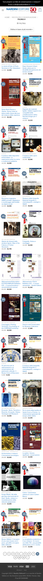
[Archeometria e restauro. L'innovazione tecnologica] (11, 436)
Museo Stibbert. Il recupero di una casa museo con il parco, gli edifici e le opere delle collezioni (11, 542)
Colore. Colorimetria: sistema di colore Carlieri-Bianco (31, 494)
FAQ (25, 570)
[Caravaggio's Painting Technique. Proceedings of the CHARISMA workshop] (11, 307)
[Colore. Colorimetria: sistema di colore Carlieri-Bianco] (32, 475)
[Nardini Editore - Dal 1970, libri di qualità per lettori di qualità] (21, 10)
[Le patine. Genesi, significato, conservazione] (32, 436)
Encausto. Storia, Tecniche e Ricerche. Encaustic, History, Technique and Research (11, 412)
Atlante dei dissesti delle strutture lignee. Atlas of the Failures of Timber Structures (11, 244)
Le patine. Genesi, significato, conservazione (31, 454)
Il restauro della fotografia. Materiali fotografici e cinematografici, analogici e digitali (31, 368)
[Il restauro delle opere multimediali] (32, 138)
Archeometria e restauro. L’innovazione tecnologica (10, 454)
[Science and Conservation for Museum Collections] (32, 307)
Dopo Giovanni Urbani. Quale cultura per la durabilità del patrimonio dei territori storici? (32, 69)
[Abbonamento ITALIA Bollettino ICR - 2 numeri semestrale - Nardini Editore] (32, 266)
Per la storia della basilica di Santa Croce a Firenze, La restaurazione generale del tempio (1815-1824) (32, 413)
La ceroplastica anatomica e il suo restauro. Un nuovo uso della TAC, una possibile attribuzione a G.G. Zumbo (32, 542)
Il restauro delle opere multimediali (30, 156)
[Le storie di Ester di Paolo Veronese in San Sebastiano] (11, 49)
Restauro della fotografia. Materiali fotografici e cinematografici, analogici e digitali (31, 201)
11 (23, 557)
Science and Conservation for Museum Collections (31, 325)
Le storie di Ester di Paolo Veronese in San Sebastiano (11, 67)
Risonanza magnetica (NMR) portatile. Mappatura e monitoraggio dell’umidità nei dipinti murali (11, 201)
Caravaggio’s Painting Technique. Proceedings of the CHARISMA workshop (10, 326)
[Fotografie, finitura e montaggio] (32, 224)
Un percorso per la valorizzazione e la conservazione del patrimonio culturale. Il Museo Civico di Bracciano (10, 369)
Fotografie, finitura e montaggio (29, 242)
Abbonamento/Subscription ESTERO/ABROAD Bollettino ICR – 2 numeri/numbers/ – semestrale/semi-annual (11, 284)
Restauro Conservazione (24, 17)
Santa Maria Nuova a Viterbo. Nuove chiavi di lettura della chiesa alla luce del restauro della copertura (11, 112)
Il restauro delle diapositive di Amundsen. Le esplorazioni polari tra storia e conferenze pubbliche (11, 158)
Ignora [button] (32, 4)
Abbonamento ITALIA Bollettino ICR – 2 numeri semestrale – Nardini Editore (32, 283)
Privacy (19, 570)
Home (7, 17)
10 (19, 557)
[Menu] (3, 10)
